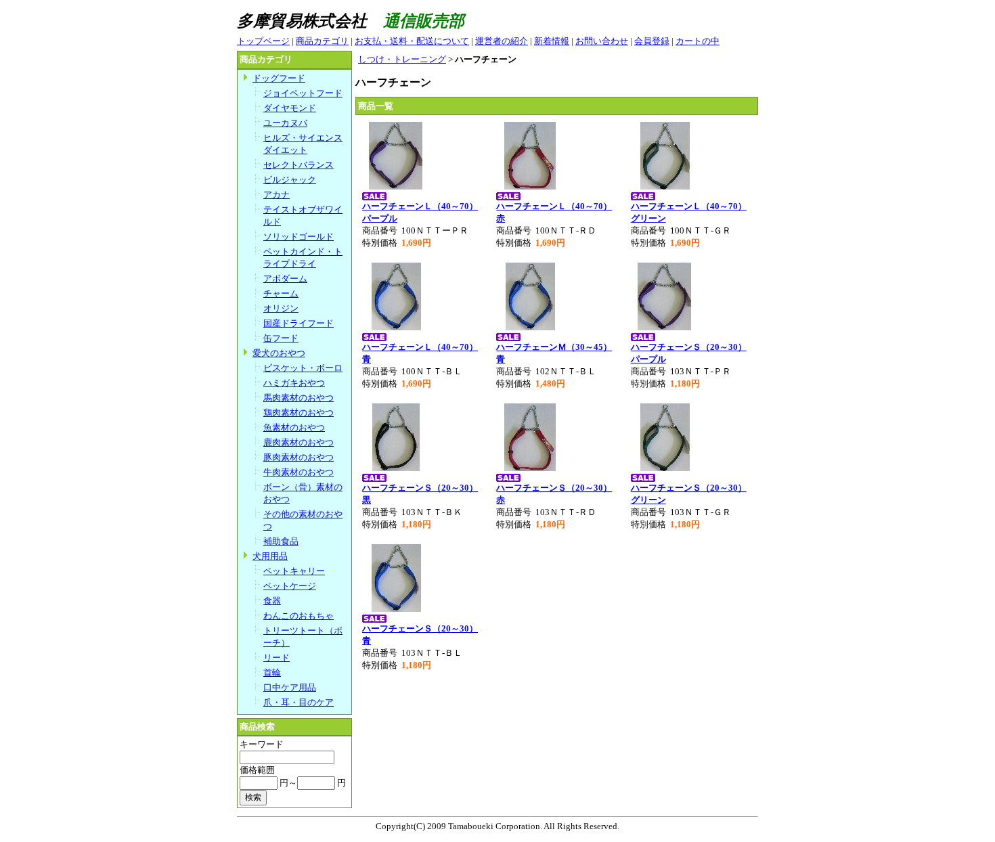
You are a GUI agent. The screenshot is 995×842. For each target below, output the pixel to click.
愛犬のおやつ (278, 353)
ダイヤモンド (289, 108)
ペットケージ (289, 586)
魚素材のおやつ (294, 427)
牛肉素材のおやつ (298, 472)
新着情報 (551, 41)
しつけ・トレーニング (402, 59)
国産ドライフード (298, 323)
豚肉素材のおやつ (298, 457)
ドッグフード (278, 78)
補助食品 (280, 541)
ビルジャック (289, 180)
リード (276, 657)
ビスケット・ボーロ (302, 368)
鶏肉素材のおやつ (298, 412)
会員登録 (651, 41)
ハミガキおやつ (294, 383)
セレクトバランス (298, 165)
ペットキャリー (294, 571)
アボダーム (285, 278)
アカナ (276, 195)
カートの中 (698, 41)
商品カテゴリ (322, 41)
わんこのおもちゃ (298, 616)
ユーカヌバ (285, 123)
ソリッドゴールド (298, 236)
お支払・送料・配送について (412, 41)
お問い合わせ (601, 41)
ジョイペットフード (302, 93)
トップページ (263, 41)
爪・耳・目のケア (298, 702)
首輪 (272, 672)
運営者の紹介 (501, 41)
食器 (272, 601)
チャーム (280, 293)
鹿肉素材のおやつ (298, 442)
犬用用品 (270, 556)
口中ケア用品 (289, 687)
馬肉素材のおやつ (298, 398)
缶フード (280, 338)
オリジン (280, 308)
